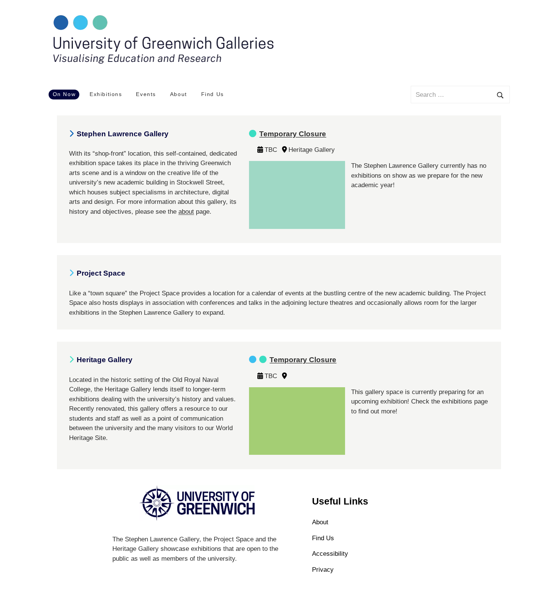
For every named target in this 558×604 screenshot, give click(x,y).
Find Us (212, 94)
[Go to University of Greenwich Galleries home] (162, 62)
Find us (323, 538)
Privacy (323, 569)
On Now (64, 94)
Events (146, 94)
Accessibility (330, 553)
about (186, 211)
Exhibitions (106, 94)
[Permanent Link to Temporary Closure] (297, 166)
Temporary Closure (292, 134)
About (178, 94)
